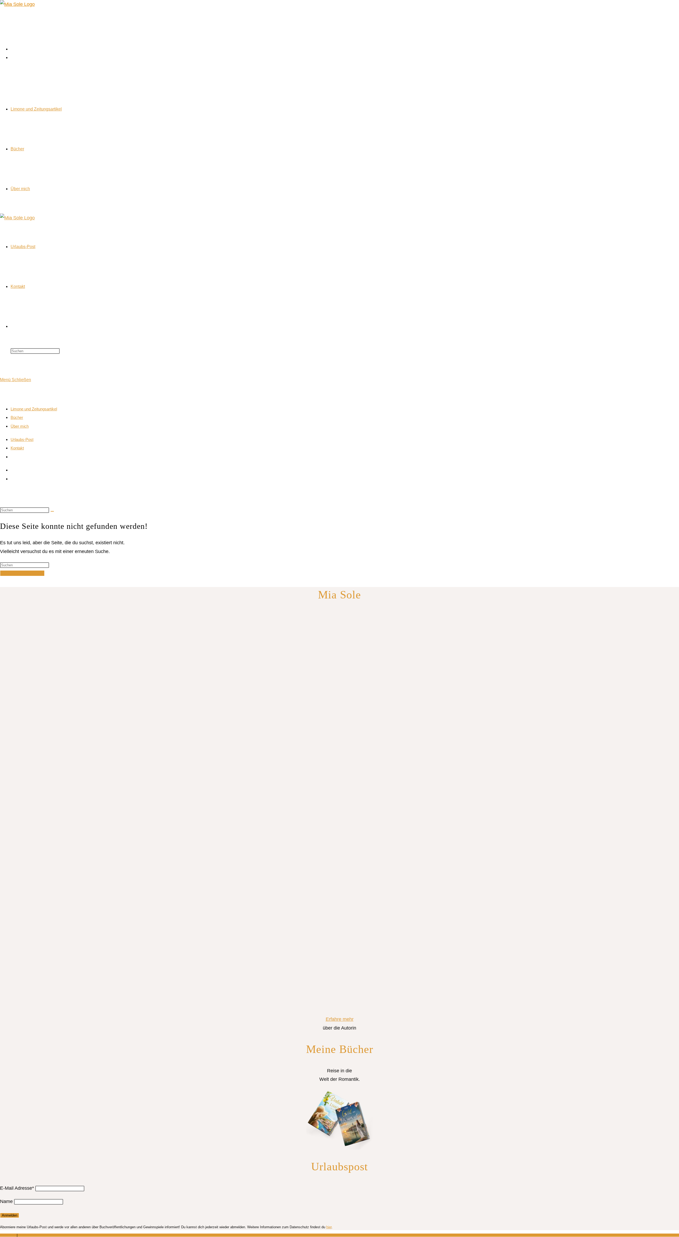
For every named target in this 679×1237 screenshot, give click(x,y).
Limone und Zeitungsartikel (34, 409)
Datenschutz (27, 1235)
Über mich (20, 426)
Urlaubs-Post (22, 439)
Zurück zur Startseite (22, 573)
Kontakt (17, 448)
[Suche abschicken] (52, 511)
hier (329, 1227)
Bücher (17, 417)
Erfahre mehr (340, 1019)
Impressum (8, 1235)
